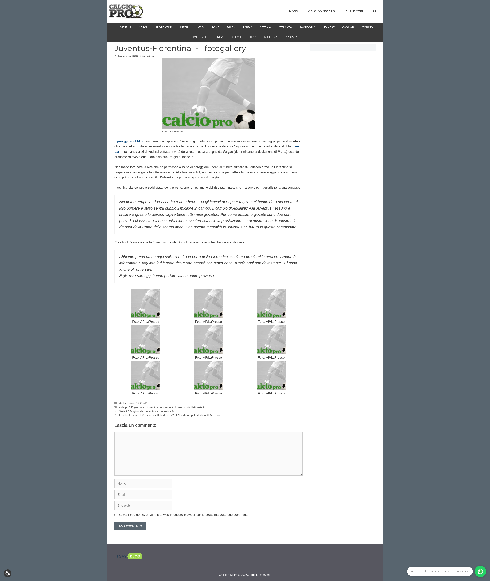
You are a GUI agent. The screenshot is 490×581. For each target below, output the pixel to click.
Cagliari (348, 27)
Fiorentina (164, 27)
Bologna (270, 37)
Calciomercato (321, 11)
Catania (265, 27)
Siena (252, 37)
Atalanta (285, 27)
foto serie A (166, 407)
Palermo (199, 37)
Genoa (218, 37)
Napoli (144, 27)
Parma (247, 27)
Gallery (123, 402)
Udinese (329, 27)
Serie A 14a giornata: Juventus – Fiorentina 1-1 (147, 411)
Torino (367, 27)
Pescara (291, 37)
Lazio (200, 27)
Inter (184, 27)
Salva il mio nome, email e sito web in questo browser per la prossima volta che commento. (183, 515)
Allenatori (354, 11)
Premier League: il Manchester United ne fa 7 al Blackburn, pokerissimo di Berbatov (169, 415)
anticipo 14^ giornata (131, 407)
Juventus (124, 27)
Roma (215, 27)
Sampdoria (307, 27)
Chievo (236, 37)
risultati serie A (196, 407)
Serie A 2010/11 (138, 402)
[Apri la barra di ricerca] (374, 11)
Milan (231, 27)
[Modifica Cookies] (7, 573)
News (293, 11)
